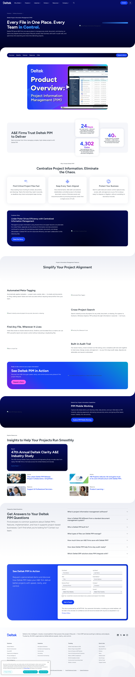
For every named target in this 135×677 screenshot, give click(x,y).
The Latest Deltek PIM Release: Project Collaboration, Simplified (39, 478)
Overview (11, 55)
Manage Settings (7, 671)
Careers (100, 651)
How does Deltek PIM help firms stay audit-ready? (87, 547)
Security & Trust (102, 648)
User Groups (102, 657)
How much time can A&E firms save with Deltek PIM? (88, 540)
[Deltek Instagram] (127, 635)
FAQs (38, 55)
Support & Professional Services (39, 489)
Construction (41, 651)
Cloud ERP (9, 651)
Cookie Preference (84, 670)
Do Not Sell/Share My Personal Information (52, 670)
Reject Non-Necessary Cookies (30, 671)
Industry (64, 589)
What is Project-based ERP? (74, 648)
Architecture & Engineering (44, 648)
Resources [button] (56, 3)
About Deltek (102, 646)
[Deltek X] (121, 635)
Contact (124, 3)
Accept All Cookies (43, 671)
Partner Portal (102, 660)
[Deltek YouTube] (124, 635)
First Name (64, 570)
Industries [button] (37, 3)
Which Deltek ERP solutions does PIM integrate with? (88, 554)
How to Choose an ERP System (75, 651)
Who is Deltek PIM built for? (78, 527)
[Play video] (67, 87)
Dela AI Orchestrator (11, 648)
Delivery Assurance (17, 13)
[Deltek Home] (7, 3)
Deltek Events (102, 655)
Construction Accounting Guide (75, 660)
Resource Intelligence (12, 657)
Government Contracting (43, 655)
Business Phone (65, 583)
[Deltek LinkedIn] (118, 635)
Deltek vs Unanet (72, 662)
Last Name (95, 570)
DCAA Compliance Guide (74, 657)
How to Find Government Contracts (76, 653)
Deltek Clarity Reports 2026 (74, 646)
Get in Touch (68, 602)
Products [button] (28, 3)
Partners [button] (46, 3)
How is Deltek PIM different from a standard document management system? (89, 519)
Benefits (18, 55)
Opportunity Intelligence (12, 653)
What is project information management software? (88, 512)
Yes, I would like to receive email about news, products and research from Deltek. (84, 596)
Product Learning (96, 489)
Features (25, 55)
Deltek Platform (10, 646)
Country (94, 589)
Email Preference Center (71, 670)
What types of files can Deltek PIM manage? (84, 534)
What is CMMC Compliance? (74, 655)
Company (95, 583)
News (100, 653)
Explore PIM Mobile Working (82, 420)
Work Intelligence (11, 660)
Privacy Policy (27, 668)
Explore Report (15, 466)
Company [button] (66, 3)
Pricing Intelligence (11, 655)
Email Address (96, 576)
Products (9, 13)
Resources (32, 55)
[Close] (48, 662)
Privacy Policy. (66, 613)
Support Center (102, 662)
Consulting (40, 653)
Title (63, 576)
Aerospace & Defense (43, 646)
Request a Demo (122, 55)
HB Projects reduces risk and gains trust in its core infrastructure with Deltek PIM (105, 478)
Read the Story (18, 239)
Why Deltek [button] (18, 3)
